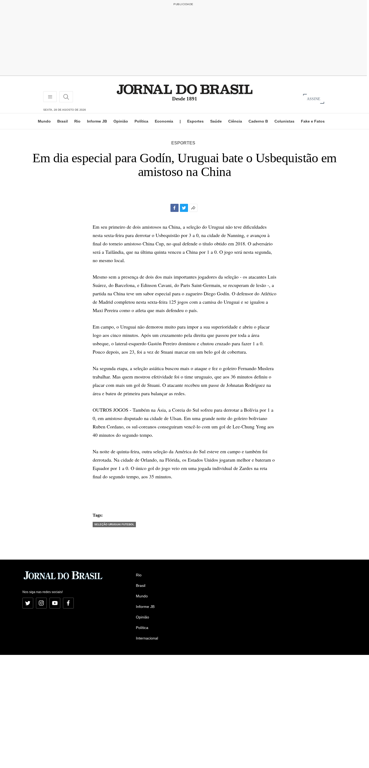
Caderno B (258, 121)
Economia (164, 121)
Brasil (62, 121)
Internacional (147, 638)
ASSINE (313, 99)
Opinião (120, 121)
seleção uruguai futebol (114, 524)
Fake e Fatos (313, 121)
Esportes (195, 121)
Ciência (235, 121)
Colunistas (284, 121)
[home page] (184, 89)
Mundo (44, 121)
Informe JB (97, 121)
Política (141, 121)
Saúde (216, 121)
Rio (77, 121)
